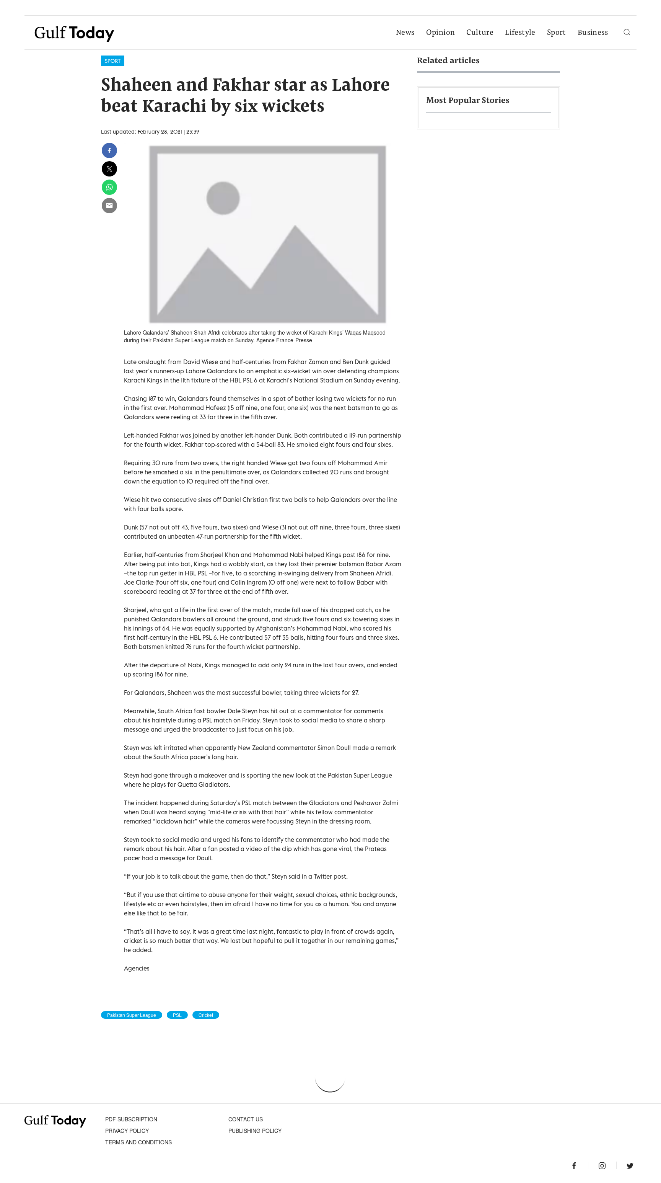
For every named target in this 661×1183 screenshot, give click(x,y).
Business (593, 33)
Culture (479, 33)
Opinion (440, 33)
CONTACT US (245, 1119)
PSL (177, 1015)
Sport (556, 33)
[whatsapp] (109, 187)
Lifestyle (520, 33)
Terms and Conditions (138, 1142)
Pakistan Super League (131, 1015)
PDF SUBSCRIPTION (131, 1119)
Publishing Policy (255, 1130)
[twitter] (109, 168)
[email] (109, 205)
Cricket (206, 1015)
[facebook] (109, 150)
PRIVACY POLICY (127, 1130)
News (405, 33)
